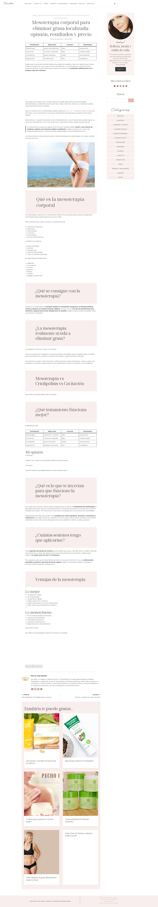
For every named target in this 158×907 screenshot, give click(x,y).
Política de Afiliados (109, 897)
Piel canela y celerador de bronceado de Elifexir (41, 762)
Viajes (120, 177)
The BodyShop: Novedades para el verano (36, 696)
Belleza (121, 116)
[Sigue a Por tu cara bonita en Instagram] (38, 689)
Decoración (120, 142)
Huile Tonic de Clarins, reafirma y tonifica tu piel (79, 834)
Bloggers (120, 120)
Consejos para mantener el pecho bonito (39, 820)
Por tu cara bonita (58, 39)
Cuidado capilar (120, 129)
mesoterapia (37, 666)
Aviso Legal (108, 901)
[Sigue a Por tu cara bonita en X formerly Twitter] (35, 689)
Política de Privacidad (108, 903)
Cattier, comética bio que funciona (87, 696)
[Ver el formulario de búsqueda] (115, 4)
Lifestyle (120, 155)
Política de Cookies (109, 899)
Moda (46, 3)
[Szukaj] (131, 100)
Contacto (90, 3)
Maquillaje (120, 159)
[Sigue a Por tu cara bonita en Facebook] (32, 689)
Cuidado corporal (61, 18)
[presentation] (41, 735)
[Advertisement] (61, 87)
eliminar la (81, 111)
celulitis (29, 666)
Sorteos (120, 173)
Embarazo (120, 146)
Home (35, 15)
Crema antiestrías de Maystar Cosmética (77, 820)
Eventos (120, 151)
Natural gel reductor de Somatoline (79, 761)
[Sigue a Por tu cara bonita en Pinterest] (41, 689)
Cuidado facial (120, 137)
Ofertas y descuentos (59, 3)
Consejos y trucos (77, 3)
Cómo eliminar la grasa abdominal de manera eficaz (41, 878)
